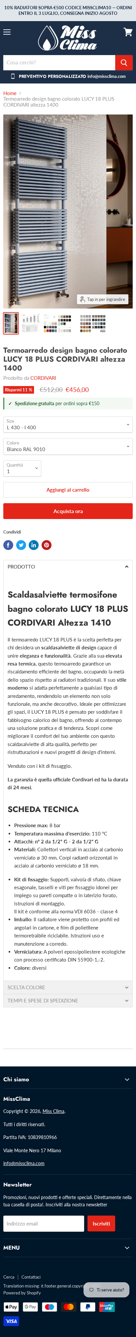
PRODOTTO (21, 566)
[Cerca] (124, 62)
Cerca (8, 1277)
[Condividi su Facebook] (8, 545)
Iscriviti (101, 1223)
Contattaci (31, 1277)
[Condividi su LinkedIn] (34, 545)
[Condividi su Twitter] (21, 545)
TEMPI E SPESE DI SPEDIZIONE (44, 1000)
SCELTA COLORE (26, 987)
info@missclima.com (24, 1163)
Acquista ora (68, 511)
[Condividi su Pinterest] (46, 545)
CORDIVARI (43, 378)
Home (10, 93)
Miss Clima (53, 1111)
